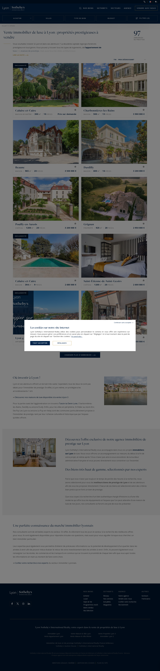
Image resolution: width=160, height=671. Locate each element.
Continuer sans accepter (122, 322)
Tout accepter (40, 343)
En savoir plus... (76, 336)
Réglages (62, 343)
